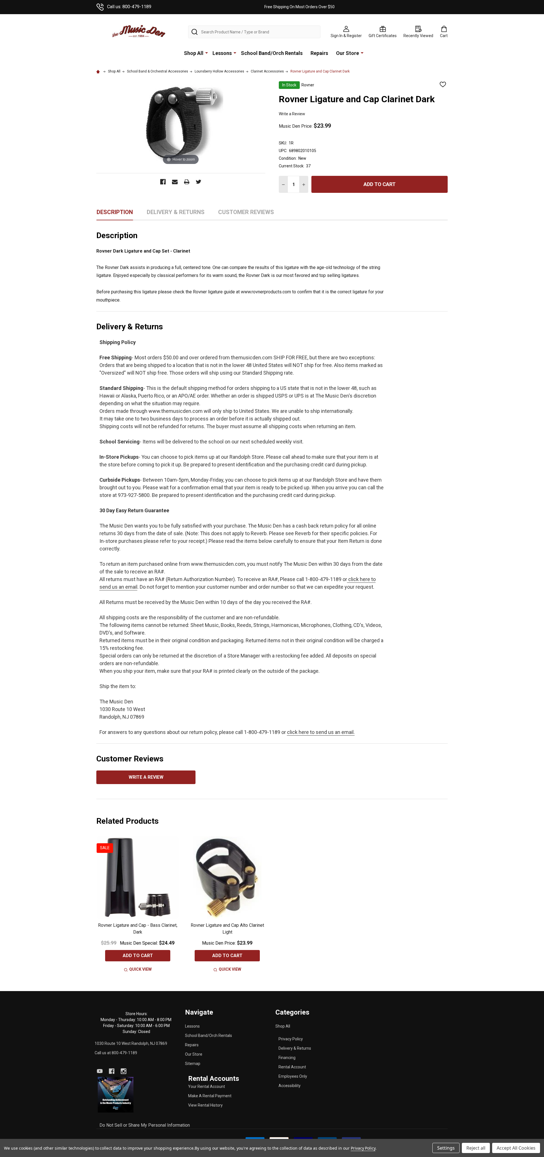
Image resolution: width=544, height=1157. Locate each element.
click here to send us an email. (321, 732)
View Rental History (205, 1105)
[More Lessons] (234, 53)
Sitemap (192, 1063)
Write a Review (292, 114)
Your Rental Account (206, 1086)
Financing (287, 1057)
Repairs (319, 53)
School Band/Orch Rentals (272, 53)
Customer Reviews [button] (246, 214)
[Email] (175, 182)
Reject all (475, 1148)
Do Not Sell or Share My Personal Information (144, 1125)
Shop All (193, 53)
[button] (116, 1095)
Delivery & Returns (295, 1048)
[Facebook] (163, 182)
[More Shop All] (206, 53)
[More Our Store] (362, 53)
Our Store (347, 53)
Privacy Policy (291, 1039)
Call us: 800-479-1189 (129, 6)
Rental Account (292, 1067)
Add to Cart (380, 184)
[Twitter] (199, 182)
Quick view (140, 969)
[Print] (187, 182)
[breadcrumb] (98, 71)
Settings (446, 1148)
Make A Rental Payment (209, 1096)
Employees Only (293, 1076)
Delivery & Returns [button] (176, 214)
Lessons (222, 53)
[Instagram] (123, 1071)
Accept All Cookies (516, 1148)
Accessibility (290, 1085)
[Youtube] (100, 1071)
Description (115, 212)
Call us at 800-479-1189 (116, 1053)
